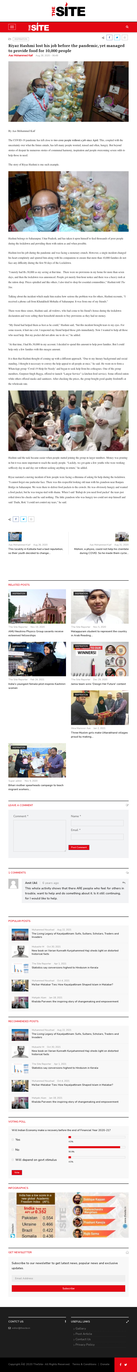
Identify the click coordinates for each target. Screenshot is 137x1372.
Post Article (84, 1334)
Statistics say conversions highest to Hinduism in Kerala (65, 967)
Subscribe (68, 1288)
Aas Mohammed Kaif (21, 55)
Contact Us (83, 1339)
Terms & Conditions (84, 1364)
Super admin (15, 780)
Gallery (81, 1328)
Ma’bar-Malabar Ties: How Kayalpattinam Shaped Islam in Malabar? (72, 984)
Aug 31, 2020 (121, 544)
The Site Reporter (18, 627)
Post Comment (79, 847)
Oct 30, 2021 (54, 946)
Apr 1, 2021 (60, 963)
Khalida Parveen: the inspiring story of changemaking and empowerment (75, 1001)
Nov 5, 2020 (99, 627)
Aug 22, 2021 (64, 929)
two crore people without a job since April (76, 140)
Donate (104, 1364)
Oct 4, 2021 (63, 980)
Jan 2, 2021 (99, 728)
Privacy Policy (85, 1345)
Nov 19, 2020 (38, 627)
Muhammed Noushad (43, 929)
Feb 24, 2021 (37, 679)
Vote (16, 1172)
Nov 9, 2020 (31, 780)
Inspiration (21, 39)
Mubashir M (38, 946)
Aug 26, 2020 (40, 544)
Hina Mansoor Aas (81, 728)
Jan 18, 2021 (55, 997)
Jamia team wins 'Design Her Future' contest (98, 684)
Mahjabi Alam (39, 997)
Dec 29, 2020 (100, 679)
